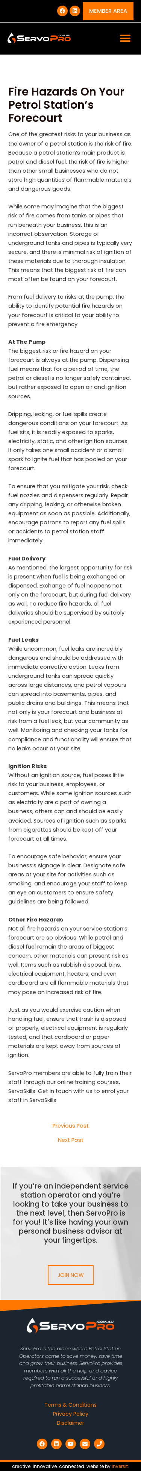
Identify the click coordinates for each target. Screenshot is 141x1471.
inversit (120, 1466)
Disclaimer (70, 1423)
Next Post (70, 1140)
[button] (125, 38)
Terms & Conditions (70, 1405)
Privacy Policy (70, 1414)
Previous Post (71, 1126)
